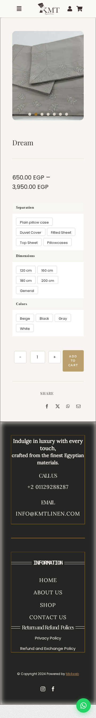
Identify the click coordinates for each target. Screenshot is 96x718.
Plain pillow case (34, 222)
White (25, 328)
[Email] (78, 406)
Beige (25, 318)
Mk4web (72, 674)
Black (44, 318)
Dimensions (25, 256)
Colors (21, 304)
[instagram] (43, 688)
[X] (57, 406)
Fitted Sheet (61, 232)
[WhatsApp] (68, 406)
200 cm (47, 280)
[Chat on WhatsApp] (83, 705)
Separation (25, 207)
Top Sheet (29, 242)
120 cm (26, 270)
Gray (63, 318)
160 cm (47, 270)
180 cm (26, 280)
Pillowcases (57, 242)
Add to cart (73, 360)
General (27, 290)
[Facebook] (47, 406)
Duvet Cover (30, 232)
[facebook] (53, 688)
